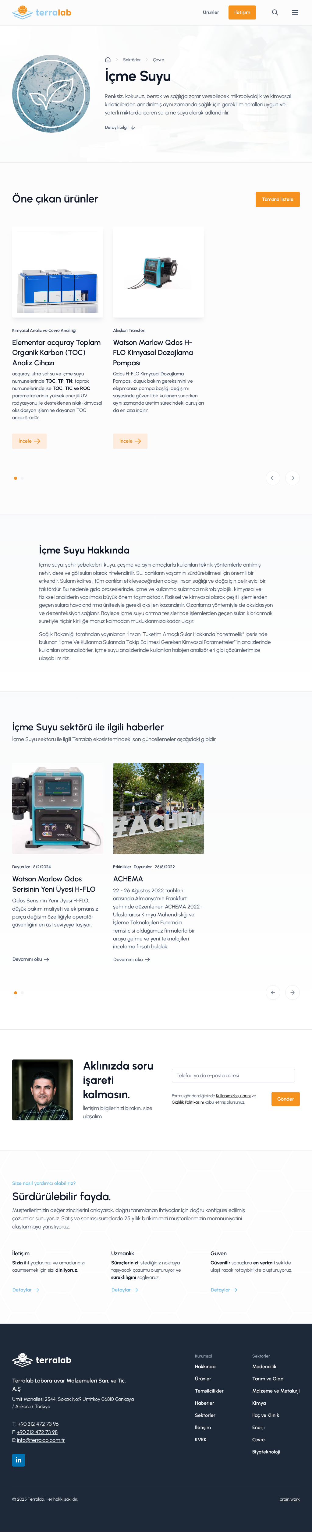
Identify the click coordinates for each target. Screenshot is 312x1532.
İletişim (242, 12)
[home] (41, 12)
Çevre (158, 59)
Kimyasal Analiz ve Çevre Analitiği (44, 330)
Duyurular (21, 867)
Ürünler (211, 12)
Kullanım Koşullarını (233, 1095)
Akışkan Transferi (129, 330)
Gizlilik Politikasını (188, 1102)
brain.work (290, 1499)
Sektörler (132, 59)
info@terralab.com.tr (41, 1440)
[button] (295, 12)
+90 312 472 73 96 (38, 1424)
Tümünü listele (277, 199)
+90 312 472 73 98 (37, 1432)
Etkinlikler (122, 867)
